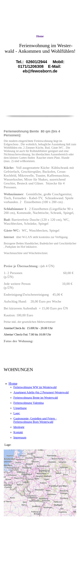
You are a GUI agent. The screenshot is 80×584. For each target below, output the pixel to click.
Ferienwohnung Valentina (28, 402)
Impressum (19, 437)
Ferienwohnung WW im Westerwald (35, 387)
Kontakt (18, 432)
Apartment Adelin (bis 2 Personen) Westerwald (41, 392)
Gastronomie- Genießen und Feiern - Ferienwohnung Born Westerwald (35, 420)
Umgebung (20, 408)
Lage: (16, 413)
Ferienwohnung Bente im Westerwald (35, 397)
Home (40, 36)
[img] (40, 17)
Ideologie (18, 427)
